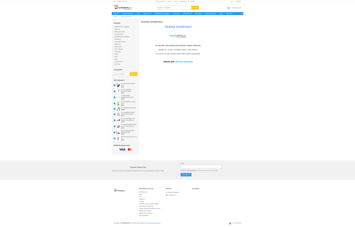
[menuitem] (116, 13)
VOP (176, 1)
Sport (116, 57)
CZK (231, 1)
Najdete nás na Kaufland (145, 213)
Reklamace (184, 1)
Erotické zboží (119, 62)
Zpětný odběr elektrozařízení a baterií (149, 208)
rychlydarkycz (172, 195)
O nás (169, 1)
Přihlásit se (186, 174)
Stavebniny (118, 52)
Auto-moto (117, 64)
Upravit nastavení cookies (153, 223)
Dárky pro (117, 29)
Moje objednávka (144, 216)
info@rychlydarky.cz (174, 192)
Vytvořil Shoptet (236, 223)
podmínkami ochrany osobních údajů (207, 171)
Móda (116, 59)
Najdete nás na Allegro (145, 211)
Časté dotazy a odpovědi (146, 206)
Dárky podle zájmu (120, 32)
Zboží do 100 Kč (119, 34)
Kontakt (192, 1)
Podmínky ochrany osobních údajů (148, 204)
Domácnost (118, 39)
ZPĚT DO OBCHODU (178, 62)
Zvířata (116, 54)
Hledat (195, 7)
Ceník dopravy (160, 1)
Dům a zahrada (119, 49)
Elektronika (118, 44)
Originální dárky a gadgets (122, 27)
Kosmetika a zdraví (120, 42)
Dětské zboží (118, 47)
